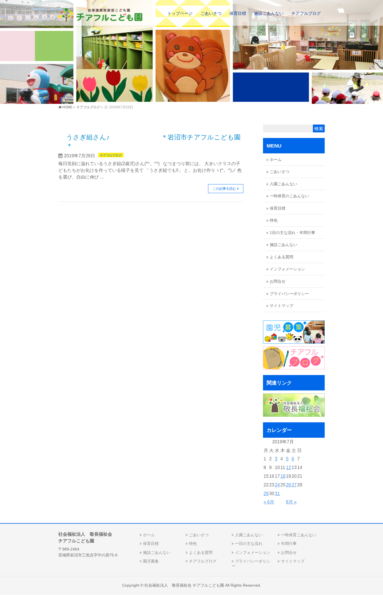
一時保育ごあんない (298, 535)
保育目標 (277, 208)
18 (282, 476)
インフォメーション (287, 269)
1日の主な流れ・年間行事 (292, 233)
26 (288, 484)
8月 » (291, 502)
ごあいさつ (279, 172)
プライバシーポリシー (289, 294)
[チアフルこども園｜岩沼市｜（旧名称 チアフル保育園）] (100, 15)
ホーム (276, 160)
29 (266, 493)
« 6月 (269, 502)
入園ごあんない (283, 184)
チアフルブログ (111, 155)
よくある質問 (281, 257)
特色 (274, 220)
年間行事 (289, 543)
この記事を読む (224, 189)
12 (288, 467)
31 (277, 493)
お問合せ (277, 281)
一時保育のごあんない (289, 196)
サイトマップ (281, 306)
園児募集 (151, 561)
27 (294, 484)
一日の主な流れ (248, 543)
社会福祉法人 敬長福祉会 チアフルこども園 (184, 585)
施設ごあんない (283, 245)
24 (277, 484)
